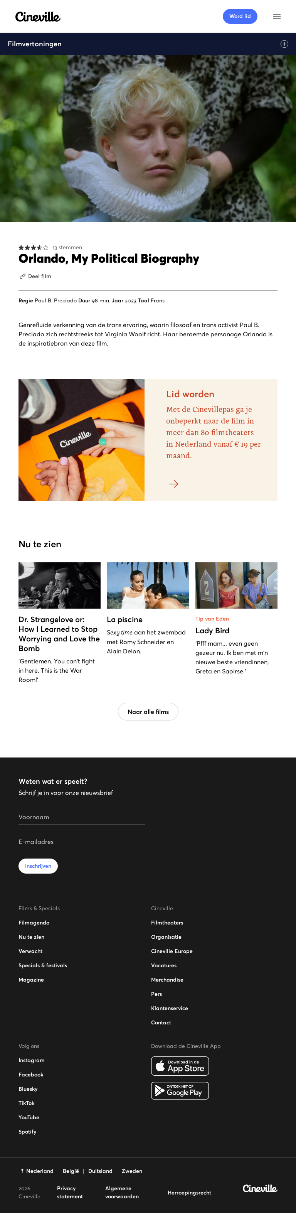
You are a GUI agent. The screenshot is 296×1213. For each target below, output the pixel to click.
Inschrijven (38, 865)
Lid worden (190, 394)
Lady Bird (212, 631)
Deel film (39, 276)
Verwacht (30, 951)
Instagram (31, 1060)
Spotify (27, 1131)
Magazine (31, 979)
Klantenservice (169, 1008)
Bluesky (27, 1088)
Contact (161, 1022)
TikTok (26, 1103)
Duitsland (100, 1170)
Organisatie (166, 936)
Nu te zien (31, 936)
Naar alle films (148, 711)
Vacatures (164, 965)
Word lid (240, 16)
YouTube (28, 1117)
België (71, 1170)
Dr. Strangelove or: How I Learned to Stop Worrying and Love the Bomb (59, 633)
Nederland (40, 1170)
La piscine (125, 619)
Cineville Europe (172, 951)
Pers (156, 993)
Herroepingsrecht (189, 1192)
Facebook (30, 1074)
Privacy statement (70, 1192)
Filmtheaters (167, 922)
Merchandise (167, 979)
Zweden (132, 1170)
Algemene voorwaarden (122, 1192)
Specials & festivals (42, 965)
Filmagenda (34, 922)
